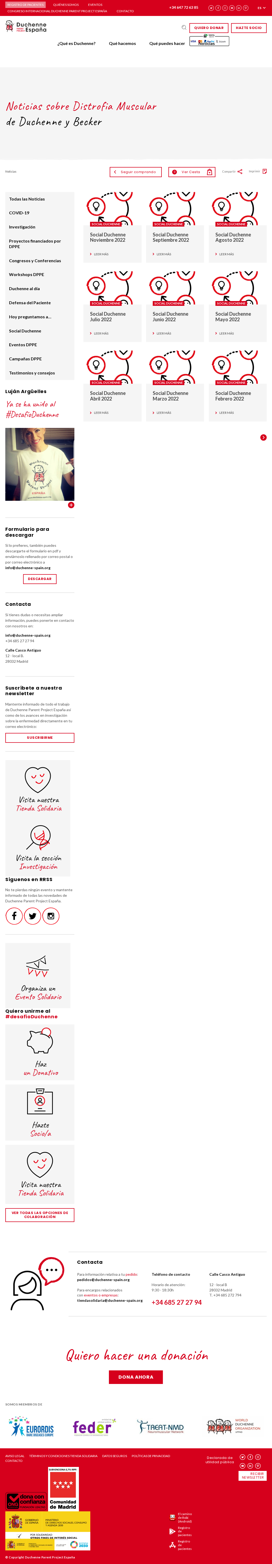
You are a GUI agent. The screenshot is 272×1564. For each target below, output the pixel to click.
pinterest (246, 8)
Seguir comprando (138, 171)
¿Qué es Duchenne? (76, 43)
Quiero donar (209, 27)
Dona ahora (135, 1377)
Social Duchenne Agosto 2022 (233, 237)
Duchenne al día (24, 288)
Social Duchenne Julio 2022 (108, 316)
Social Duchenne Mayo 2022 (233, 316)
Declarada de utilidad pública (220, 1460)
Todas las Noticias (27, 198)
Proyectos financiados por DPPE (35, 243)
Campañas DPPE (25, 358)
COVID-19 (19, 212)
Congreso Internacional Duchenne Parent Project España (57, 11)
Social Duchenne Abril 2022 (108, 396)
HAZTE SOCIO (249, 27)
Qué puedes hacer (167, 43)
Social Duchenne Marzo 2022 (170, 396)
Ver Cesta (187, 171)
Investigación (22, 226)
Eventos (95, 5)
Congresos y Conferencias (35, 260)
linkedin (239, 8)
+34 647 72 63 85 (183, 7)
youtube (232, 8)
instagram (225, 8)
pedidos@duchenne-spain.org (103, 1279)
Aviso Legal (14, 1456)
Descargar (40, 578)
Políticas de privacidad (151, 1456)
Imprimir (254, 171)
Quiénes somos (66, 5)
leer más (101, 254)
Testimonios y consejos (32, 372)
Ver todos (71, 505)
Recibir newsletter (253, 1475)
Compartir (229, 171)
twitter (211, 8)
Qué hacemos (122, 43)
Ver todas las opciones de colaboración (40, 1214)
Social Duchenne (106, 224)
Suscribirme (40, 737)
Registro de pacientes (25, 5)
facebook (218, 8)
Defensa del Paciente (30, 302)
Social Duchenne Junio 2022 (170, 316)
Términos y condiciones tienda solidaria (63, 1456)
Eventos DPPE (23, 344)
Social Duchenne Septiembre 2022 (171, 237)
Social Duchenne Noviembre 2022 (108, 237)
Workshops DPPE (26, 274)
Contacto (125, 11)
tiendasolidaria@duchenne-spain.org (110, 1300)
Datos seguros (114, 1456)
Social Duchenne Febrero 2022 (233, 396)
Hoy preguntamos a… (30, 316)
